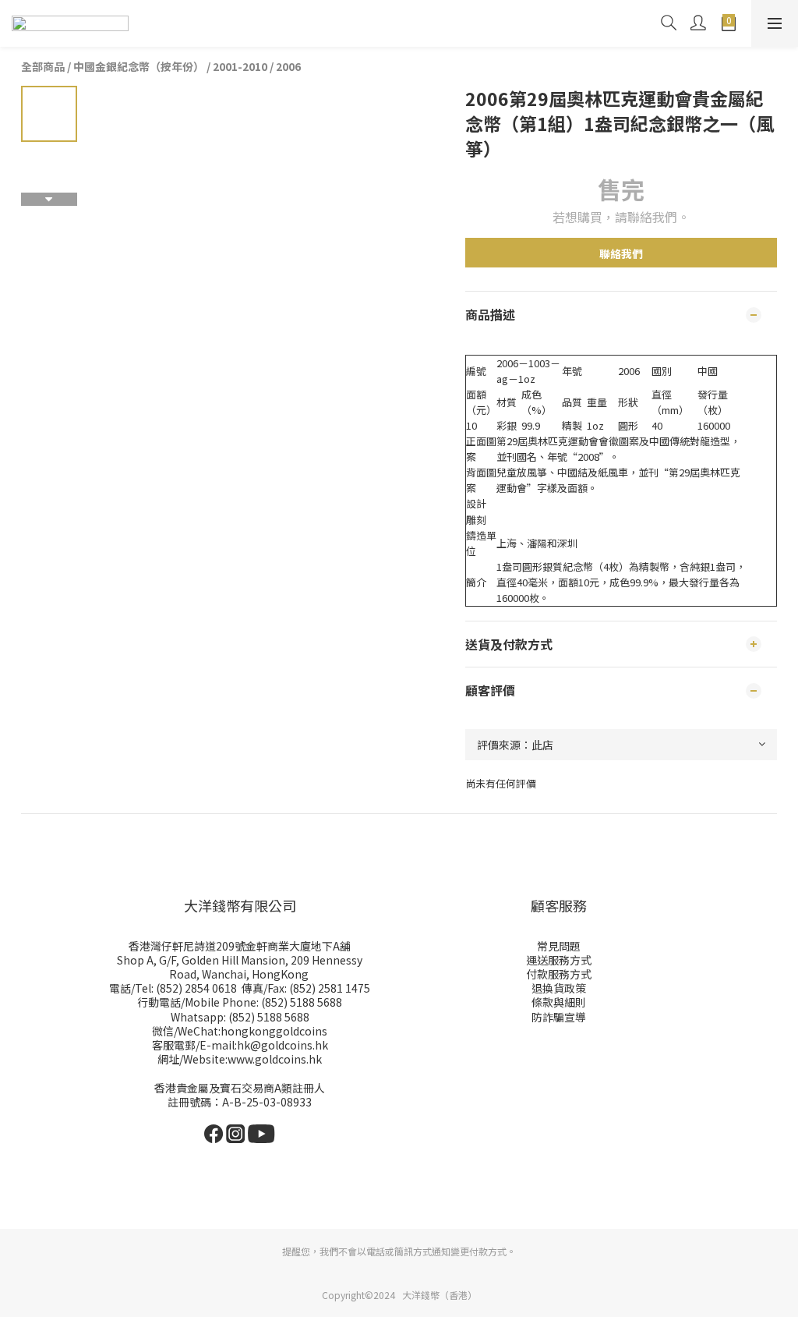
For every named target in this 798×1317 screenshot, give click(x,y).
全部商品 (43, 66)
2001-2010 (240, 66)
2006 (288, 66)
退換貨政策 (558, 988)
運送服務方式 (558, 960)
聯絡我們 (621, 253)
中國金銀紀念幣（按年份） (138, 66)
